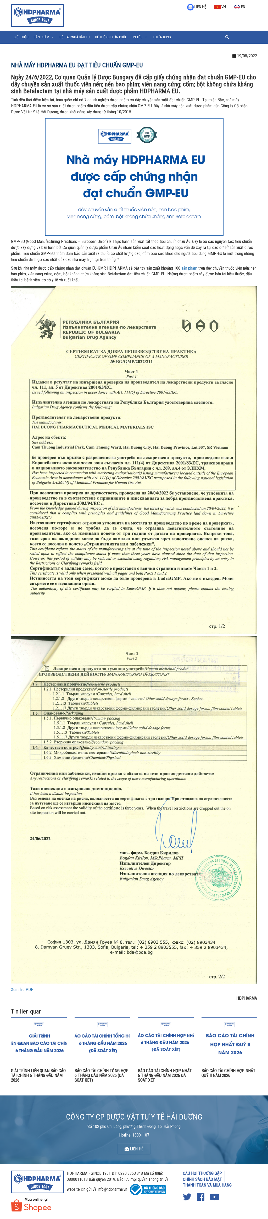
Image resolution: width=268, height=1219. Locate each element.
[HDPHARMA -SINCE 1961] (37, 14)
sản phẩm (189, 268)
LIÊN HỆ (200, 6)
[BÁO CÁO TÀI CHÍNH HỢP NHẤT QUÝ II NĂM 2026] (229, 1040)
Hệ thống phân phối (110, 37)
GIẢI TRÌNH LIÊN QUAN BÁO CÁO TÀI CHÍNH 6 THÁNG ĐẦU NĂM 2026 (38, 1075)
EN (242, 6)
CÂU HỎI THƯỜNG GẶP (202, 1173)
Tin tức (137, 37)
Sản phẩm (41, 37)
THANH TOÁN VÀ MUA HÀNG (207, 1185)
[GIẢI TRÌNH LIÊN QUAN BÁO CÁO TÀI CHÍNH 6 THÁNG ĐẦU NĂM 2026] (39, 1040)
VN (223, 6)
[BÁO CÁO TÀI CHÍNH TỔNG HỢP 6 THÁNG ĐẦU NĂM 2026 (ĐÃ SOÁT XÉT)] (102, 1040)
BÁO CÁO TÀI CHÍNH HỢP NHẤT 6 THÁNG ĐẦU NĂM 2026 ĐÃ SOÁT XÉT (165, 1075)
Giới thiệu (21, 37)
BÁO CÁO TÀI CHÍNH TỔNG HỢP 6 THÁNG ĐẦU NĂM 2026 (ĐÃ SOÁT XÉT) (102, 1075)
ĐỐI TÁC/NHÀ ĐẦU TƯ (74, 37)
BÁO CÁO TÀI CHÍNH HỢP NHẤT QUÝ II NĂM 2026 (228, 1073)
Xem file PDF (21, 989)
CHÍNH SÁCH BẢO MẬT (202, 1179)
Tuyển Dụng (162, 37)
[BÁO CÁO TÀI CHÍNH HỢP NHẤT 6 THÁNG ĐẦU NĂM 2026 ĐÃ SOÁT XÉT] (166, 1040)
